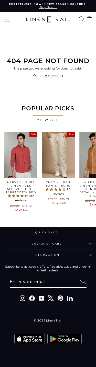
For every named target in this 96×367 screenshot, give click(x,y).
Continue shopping (48, 75)
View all (48, 120)
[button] (18, 196)
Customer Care (47, 243)
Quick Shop (46, 232)
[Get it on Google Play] (64, 339)
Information (47, 255)
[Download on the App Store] (29, 339)
